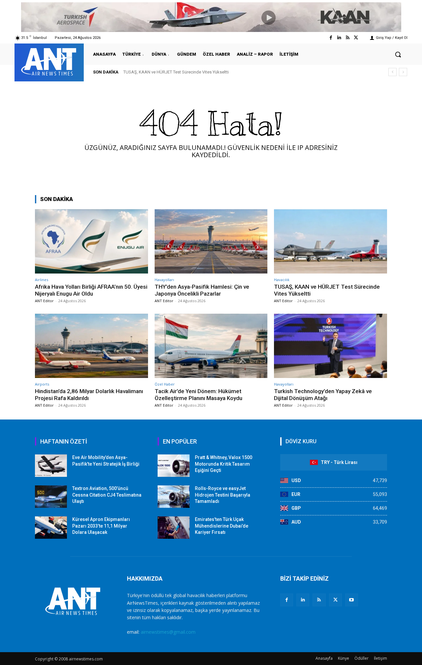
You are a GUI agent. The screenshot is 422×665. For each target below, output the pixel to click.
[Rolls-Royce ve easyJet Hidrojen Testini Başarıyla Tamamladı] (174, 496)
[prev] (392, 72)
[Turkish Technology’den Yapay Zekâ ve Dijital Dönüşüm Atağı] (330, 346)
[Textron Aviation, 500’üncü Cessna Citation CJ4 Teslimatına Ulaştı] (51, 496)
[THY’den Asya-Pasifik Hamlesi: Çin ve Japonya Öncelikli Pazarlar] (211, 241)
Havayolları (164, 279)
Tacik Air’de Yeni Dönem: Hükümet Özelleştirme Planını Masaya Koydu (198, 394)
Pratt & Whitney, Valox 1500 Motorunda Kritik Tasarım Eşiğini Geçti (223, 464)
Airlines (41, 279)
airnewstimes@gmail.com (168, 632)
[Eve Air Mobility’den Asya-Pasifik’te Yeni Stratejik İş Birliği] (51, 465)
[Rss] (348, 38)
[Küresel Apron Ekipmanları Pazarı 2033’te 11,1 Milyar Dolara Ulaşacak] (51, 527)
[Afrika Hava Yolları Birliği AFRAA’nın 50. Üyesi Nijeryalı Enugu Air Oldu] (91, 241)
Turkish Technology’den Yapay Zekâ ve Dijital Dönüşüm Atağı (323, 394)
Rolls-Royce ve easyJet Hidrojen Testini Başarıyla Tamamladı (222, 495)
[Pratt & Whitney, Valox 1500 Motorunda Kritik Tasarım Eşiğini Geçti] (174, 465)
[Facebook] (331, 38)
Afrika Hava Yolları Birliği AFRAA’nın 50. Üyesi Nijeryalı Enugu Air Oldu (91, 290)
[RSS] (319, 599)
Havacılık (281, 279)
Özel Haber (165, 384)
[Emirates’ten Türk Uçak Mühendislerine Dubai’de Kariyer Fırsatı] (174, 527)
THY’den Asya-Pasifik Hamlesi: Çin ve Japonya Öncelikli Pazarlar (202, 290)
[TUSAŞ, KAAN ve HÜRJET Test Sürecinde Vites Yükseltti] (330, 241)
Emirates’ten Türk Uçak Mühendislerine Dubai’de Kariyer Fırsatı (221, 526)
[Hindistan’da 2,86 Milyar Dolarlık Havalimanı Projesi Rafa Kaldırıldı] (91, 346)
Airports (42, 384)
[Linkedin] (339, 38)
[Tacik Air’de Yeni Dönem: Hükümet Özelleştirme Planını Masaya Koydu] (211, 346)
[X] (335, 599)
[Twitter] (356, 38)
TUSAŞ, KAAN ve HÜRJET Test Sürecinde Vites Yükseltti (176, 72)
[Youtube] (351, 599)
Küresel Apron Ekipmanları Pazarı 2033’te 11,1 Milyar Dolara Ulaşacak (101, 526)
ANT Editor (44, 300)
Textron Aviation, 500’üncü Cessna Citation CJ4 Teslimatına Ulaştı (106, 495)
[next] (403, 72)
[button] (397, 54)
